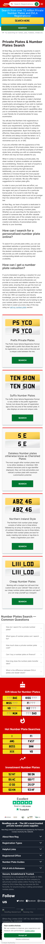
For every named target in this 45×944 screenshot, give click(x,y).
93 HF (31, 789)
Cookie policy (30, 931)
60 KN (12, 789)
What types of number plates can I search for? (22, 637)
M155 (12, 703)
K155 (31, 698)
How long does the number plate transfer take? (22, 662)
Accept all (22, 935)
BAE (12, 698)
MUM (12, 713)
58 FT (31, 779)
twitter (21, 901)
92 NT (12, 774)
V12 (31, 708)
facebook (32, 901)
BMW (31, 746)
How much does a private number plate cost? (21, 646)
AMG (12, 741)
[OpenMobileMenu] (42, 4)
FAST (31, 741)
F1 (31, 703)
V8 (12, 708)
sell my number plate (18, 307)
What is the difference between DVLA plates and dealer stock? (21, 671)
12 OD (12, 784)
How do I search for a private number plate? (20, 628)
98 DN (31, 774)
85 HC (12, 779)
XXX (12, 751)
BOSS (12, 746)
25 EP (31, 784)
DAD (31, 713)
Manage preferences (22, 939)
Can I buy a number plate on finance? (20, 654)
